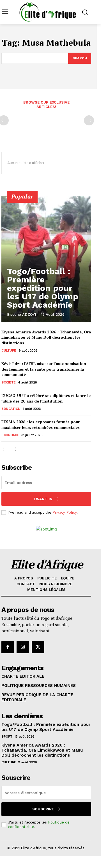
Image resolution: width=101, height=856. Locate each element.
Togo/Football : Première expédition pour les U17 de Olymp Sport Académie (42, 288)
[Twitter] (38, 647)
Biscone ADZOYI (21, 314)
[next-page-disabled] (89, 120)
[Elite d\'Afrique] (48, 12)
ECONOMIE (10, 435)
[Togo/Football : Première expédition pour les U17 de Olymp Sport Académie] (46, 259)
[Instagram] (23, 647)
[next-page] (13, 449)
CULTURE (8, 350)
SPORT (7, 736)
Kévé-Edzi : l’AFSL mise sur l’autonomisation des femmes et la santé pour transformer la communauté (43, 369)
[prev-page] (4, 449)
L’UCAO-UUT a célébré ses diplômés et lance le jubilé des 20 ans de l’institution (46, 398)
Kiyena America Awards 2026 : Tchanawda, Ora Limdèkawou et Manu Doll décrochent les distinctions (46, 337)
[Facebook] (7, 647)
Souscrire (43, 809)
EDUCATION (10, 409)
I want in (43, 499)
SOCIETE (8, 382)
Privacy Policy (64, 512)
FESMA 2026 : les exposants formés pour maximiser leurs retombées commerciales (40, 424)
